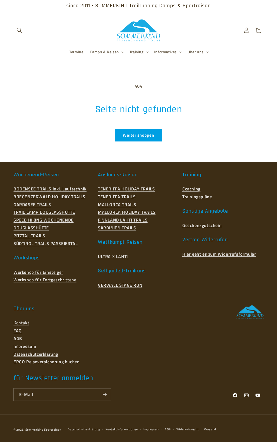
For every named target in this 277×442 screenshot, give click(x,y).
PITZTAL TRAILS (29, 235)
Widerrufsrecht (187, 429)
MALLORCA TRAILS (117, 204)
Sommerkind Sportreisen (43, 429)
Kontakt (21, 322)
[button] (19, 30)
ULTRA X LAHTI (113, 256)
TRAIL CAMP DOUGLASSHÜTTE (44, 212)
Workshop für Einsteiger (38, 272)
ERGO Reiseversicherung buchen (47, 361)
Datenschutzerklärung (36, 354)
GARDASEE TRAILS (32, 204)
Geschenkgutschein (202, 225)
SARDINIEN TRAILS (117, 228)
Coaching (191, 189)
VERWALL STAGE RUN (120, 285)
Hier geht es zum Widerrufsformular (219, 254)
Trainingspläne (197, 196)
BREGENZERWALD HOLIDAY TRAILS (49, 196)
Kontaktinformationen (121, 429)
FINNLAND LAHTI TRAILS (123, 220)
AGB (18, 338)
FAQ (18, 330)
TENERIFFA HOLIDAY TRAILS (126, 189)
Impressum (25, 346)
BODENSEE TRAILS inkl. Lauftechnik (50, 189)
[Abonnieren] (105, 394)
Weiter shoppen (138, 135)
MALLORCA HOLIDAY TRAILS (127, 212)
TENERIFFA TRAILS (117, 196)
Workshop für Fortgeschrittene (45, 279)
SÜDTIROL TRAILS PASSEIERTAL (46, 243)
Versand (210, 429)
